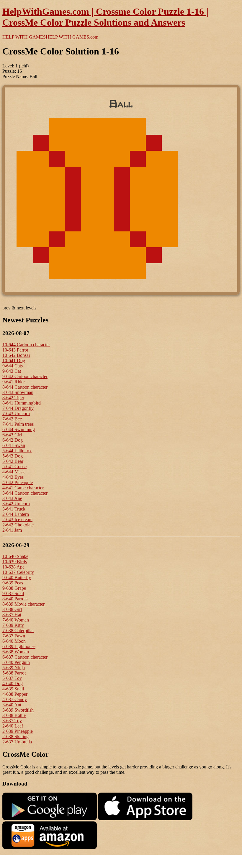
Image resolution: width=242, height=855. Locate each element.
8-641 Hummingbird (21, 402)
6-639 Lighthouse (18, 646)
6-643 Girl (12, 434)
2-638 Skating (15, 736)
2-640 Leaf (12, 725)
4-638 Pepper (14, 694)
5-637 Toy (12, 678)
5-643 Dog (12, 455)
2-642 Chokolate (18, 524)
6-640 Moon (14, 641)
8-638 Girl (12, 609)
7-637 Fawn (13, 635)
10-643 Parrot (15, 349)
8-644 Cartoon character (25, 387)
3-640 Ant (11, 704)
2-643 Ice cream (17, 519)
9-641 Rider (13, 381)
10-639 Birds (14, 561)
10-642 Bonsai (16, 355)
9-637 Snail (13, 593)
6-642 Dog (12, 440)
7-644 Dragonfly (18, 408)
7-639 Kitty (13, 625)
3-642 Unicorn (16, 503)
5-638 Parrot (14, 672)
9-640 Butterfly (16, 577)
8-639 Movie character (23, 604)
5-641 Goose (14, 466)
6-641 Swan (13, 445)
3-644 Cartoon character (25, 493)
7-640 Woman (15, 619)
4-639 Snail (13, 688)
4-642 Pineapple (17, 482)
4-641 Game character (23, 487)
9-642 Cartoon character (25, 376)
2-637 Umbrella (17, 741)
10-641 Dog (13, 360)
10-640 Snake (15, 556)
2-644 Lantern (15, 514)
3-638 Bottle (14, 715)
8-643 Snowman (17, 392)
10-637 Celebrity (18, 572)
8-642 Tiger (13, 397)
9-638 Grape (14, 588)
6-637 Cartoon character (25, 657)
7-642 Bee (12, 418)
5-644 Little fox (17, 450)
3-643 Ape (12, 498)
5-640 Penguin (16, 662)
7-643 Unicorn (16, 413)
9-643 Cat (11, 371)
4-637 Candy (14, 699)
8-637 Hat (11, 614)
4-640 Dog (12, 683)
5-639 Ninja (13, 667)
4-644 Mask (13, 471)
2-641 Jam (12, 530)
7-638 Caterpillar (18, 630)
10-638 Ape (13, 566)
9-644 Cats (12, 365)
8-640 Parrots (14, 598)
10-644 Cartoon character (26, 344)
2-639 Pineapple (17, 731)
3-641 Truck (13, 508)
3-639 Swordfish (18, 709)
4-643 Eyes (13, 477)
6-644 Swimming (18, 429)
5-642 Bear (12, 461)
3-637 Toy (12, 720)
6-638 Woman (15, 651)
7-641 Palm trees (18, 424)
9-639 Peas (12, 582)
